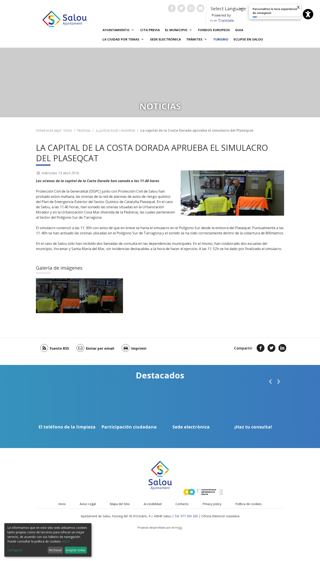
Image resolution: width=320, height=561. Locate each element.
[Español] (263, 13)
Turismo (220, 39)
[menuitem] (257, 13)
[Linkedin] (282, 348)
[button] (270, 381)
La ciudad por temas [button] (121, 39)
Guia (239, 30)
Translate (226, 20)
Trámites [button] (194, 39)
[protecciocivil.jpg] (57, 295)
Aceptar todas (76, 550)
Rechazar (55, 550)
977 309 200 (189, 516)
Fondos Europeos (214, 30)
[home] (64, 18)
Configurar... (15, 550)
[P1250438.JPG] (101, 295)
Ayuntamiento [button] (116, 30)
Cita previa (150, 30)
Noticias (84, 130)
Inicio (67, 130)
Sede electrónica (165, 39)
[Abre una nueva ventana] (172, 8)
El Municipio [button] (176, 30)
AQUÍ (65, 541)
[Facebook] (260, 348)
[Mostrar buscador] (280, 13)
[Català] (257, 13)
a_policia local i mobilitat (115, 130)
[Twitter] (271, 348)
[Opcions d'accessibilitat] (308, 14)
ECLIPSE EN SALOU (248, 39)
